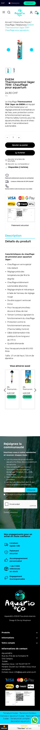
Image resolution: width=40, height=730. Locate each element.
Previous (8, 49)
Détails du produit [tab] (18, 241)
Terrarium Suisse (10, 713)
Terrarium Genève (27, 713)
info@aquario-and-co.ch (25, 672)
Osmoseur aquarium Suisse (12, 716)
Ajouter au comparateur (18, 164)
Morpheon (27, 620)
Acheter (21, 153)
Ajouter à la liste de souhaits (16, 160)
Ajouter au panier (20, 145)
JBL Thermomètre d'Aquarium (12, 388)
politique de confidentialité (26, 494)
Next (31, 49)
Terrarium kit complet (20, 719)
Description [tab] (13, 235)
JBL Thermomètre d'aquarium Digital (28, 388)
